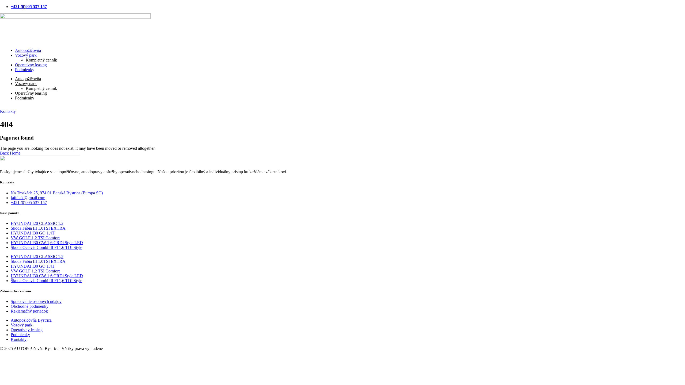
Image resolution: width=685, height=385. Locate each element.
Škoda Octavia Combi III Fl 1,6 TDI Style (46, 247)
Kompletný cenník (41, 88)
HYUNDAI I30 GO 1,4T (33, 233)
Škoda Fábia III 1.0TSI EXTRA (38, 228)
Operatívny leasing (31, 93)
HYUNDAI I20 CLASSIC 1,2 (37, 223)
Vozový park (26, 55)
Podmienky (24, 69)
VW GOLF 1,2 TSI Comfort (35, 238)
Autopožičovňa (28, 78)
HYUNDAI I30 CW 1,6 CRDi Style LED (47, 242)
